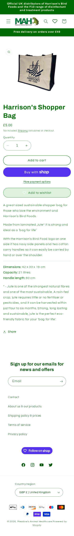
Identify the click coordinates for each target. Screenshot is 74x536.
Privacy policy (17, 434)
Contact (13, 397)
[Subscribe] (61, 381)
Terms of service (19, 424)
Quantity (9, 137)
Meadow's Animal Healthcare (34, 521)
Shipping (23, 131)
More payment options (37, 182)
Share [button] (12, 331)
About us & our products (25, 406)
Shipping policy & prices (24, 415)
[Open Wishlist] (54, 21)
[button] (8, 21)
